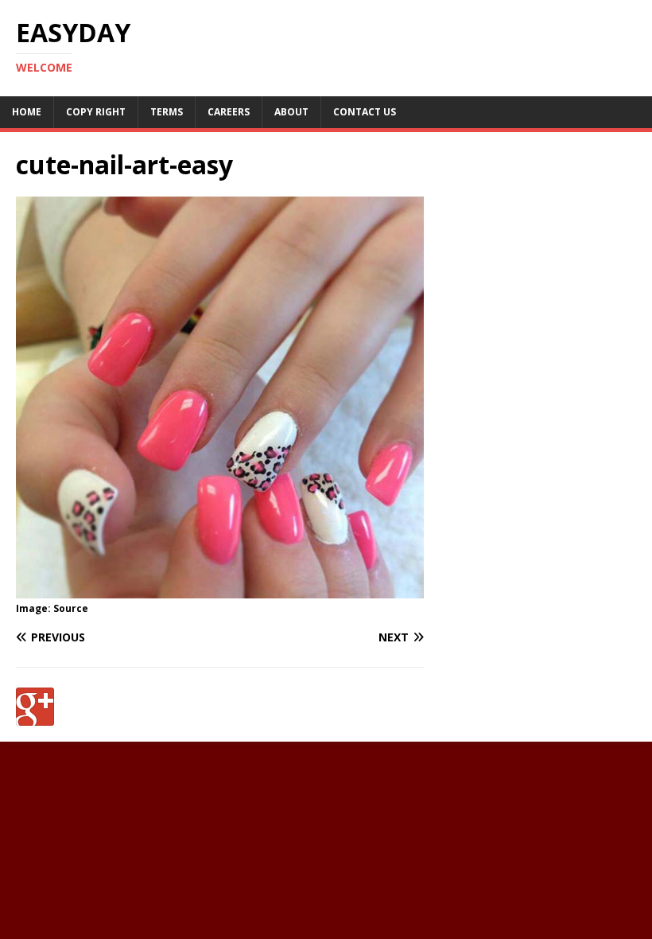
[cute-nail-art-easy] (220, 589)
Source (70, 608)
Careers (229, 112)
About (291, 112)
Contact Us (364, 112)
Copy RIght (96, 112)
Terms (166, 112)
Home (26, 112)
